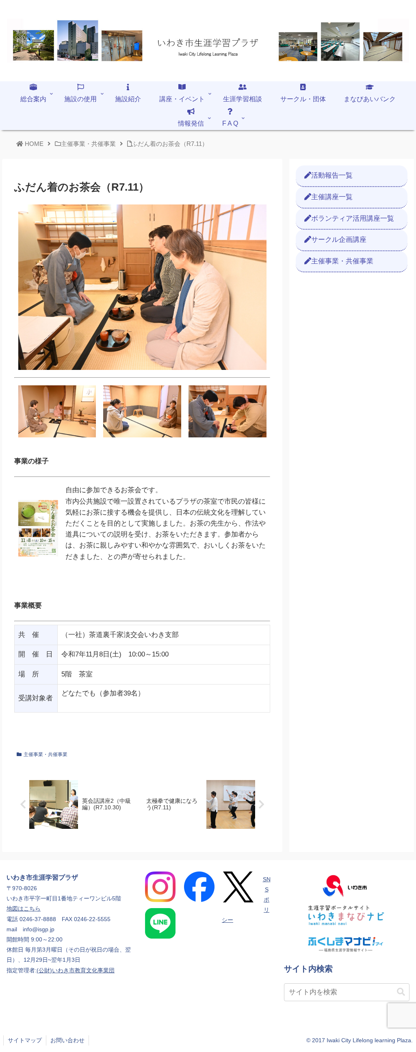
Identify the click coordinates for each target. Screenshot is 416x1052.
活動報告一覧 (332, 175)
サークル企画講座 (338, 239)
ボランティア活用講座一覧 (352, 218)
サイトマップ (25, 1040)
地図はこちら (23, 908)
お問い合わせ (67, 1040)
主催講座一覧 (332, 197)
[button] (401, 992)
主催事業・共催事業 (45, 754)
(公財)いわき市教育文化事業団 (76, 970)
